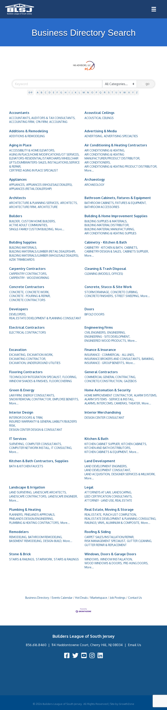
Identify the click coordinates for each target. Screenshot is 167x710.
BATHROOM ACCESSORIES (102, 207)
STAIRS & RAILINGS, (22, 559)
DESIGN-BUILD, (52, 541)
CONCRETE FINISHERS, (99, 296)
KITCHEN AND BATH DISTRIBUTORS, (108, 448)
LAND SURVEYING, (20, 492)
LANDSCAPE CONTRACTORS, (28, 496)
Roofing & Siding (98, 532)
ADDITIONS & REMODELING (27, 136)
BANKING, (148, 359)
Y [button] (133, 92)
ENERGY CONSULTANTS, (39, 395)
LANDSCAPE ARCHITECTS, (50, 492)
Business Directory (37, 597)
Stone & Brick (20, 554)
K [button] (75, 92)
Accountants (19, 113)
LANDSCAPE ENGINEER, (63, 496)
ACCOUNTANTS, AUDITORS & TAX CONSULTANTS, (42, 118)
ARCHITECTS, (69, 203)
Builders (15, 216)
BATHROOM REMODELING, (45, 537)
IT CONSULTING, (61, 448)
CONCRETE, (16, 292)
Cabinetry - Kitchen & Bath (106, 242)
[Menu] (154, 9)
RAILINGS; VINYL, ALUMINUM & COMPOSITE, (112, 522)
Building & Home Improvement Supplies (116, 216)
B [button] (41, 92)
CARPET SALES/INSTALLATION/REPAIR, (109, 537)
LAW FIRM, (15, 395)
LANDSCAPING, (122, 492)
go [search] (147, 84)
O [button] (92, 92)
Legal (89, 487)
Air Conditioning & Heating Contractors (116, 145)
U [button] (116, 92)
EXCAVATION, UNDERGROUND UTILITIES (34, 363)
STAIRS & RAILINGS (66, 559)
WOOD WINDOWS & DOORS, (103, 563)
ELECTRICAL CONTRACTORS (27, 332)
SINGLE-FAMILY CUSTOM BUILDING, (31, 229)
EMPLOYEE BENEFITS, (66, 399)
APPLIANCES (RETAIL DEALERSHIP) (30, 188)
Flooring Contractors (26, 372)
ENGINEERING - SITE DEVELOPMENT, (107, 336)
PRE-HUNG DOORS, (135, 563)
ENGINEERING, (116, 332)
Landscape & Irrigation (27, 487)
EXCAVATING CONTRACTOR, (27, 359)
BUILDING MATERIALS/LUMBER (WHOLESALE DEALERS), (44, 255)
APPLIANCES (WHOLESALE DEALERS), (49, 184)
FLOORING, (70, 377)
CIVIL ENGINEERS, (95, 332)
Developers (18, 309)
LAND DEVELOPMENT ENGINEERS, (106, 466)
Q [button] (100, 92)
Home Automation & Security (108, 390)
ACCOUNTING (58, 122)
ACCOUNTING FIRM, (22, 122)
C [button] (45, 92)
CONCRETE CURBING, (124, 292)
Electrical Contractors (27, 327)
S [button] (108, 92)
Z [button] (136, 92)
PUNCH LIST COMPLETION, (120, 514)
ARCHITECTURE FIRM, (23, 207)
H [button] (65, 92)
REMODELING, (18, 537)
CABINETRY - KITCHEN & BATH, (104, 247)
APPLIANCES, (17, 184)
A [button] (37, 92)
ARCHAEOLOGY (94, 184)
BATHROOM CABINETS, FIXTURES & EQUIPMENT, (115, 203)
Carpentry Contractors (27, 269)
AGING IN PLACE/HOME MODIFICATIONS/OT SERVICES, (44, 154)
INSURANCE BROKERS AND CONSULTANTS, (113, 359)
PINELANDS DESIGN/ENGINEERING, (31, 518)
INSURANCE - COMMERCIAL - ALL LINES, (110, 354)
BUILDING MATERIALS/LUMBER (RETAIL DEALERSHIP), (42, 251)
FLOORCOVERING (60, 381)
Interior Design (21, 412)
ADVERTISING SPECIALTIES (121, 136)
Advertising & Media (101, 131)
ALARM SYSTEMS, (145, 395)
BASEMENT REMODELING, (25, 541)
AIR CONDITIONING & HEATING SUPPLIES (110, 233)
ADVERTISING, (94, 136)
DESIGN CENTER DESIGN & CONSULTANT (35, 429)
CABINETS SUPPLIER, (136, 251)
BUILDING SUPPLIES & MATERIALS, (106, 221)
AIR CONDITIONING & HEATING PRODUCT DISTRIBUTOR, (121, 166)
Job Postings (117, 597)
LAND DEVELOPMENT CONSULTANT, (108, 470)
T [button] (112, 92)
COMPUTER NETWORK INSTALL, (29, 448)
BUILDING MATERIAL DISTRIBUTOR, (107, 225)
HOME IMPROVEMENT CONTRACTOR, (109, 395)
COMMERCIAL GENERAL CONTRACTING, (110, 377)
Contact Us (135, 597)
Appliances (18, 179)
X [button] (129, 92)
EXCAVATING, (17, 354)
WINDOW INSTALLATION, (116, 559)
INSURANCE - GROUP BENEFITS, (105, 363)
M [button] (84, 92)
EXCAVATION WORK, (40, 354)
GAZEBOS (130, 381)
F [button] (57, 92)
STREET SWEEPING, (127, 296)
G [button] (61, 92)
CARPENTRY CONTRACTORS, (28, 273)
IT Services (17, 439)
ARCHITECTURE (48, 207)
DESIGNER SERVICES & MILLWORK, (133, 474)
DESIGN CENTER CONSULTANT (104, 417)
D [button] (50, 92)
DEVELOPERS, (17, 314)
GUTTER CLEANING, (139, 541)
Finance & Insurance (100, 350)
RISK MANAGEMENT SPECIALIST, (105, 541)
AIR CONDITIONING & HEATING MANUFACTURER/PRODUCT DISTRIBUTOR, (112, 156)
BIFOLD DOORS (94, 314)
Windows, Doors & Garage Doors (110, 554)
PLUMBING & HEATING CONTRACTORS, (34, 522)
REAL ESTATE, (93, 514)
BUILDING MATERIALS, (23, 247)
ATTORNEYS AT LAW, (98, 492)
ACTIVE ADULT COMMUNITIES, (28, 225)
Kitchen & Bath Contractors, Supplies (38, 461)
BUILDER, (14, 221)
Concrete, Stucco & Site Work (108, 287)
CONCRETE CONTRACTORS (27, 300)
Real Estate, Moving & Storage (109, 509)
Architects (17, 198)
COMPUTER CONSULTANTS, (43, 444)
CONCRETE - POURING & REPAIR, (30, 296)
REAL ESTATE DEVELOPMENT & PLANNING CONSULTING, (120, 518)
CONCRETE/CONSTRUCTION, (104, 381)
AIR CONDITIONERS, (98, 162)
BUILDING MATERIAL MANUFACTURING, (110, 229)
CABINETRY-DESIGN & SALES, (103, 251)
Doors (89, 309)
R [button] (104, 92)
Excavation (17, 350)
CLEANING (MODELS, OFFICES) (104, 273)
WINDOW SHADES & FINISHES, (28, 381)
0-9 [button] (30, 92)
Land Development (100, 461)
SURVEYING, (16, 444)
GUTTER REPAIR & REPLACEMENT (106, 545)
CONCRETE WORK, (37, 292)
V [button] (120, 92)
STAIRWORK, (44, 559)
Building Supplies (22, 242)
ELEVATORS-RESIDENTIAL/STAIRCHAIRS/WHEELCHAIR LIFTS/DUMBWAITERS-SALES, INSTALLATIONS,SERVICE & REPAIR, (44, 162)
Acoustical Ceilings (99, 113)
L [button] (79, 92)
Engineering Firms (99, 327)
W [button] (124, 92)
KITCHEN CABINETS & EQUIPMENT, (106, 452)
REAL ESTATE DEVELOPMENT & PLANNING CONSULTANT (45, 318)
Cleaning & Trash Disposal (105, 269)
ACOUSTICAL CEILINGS (99, 118)
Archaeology (95, 179)
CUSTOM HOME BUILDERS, (38, 221)
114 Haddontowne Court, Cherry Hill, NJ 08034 (87, 645)
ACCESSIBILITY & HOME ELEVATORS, (32, 150)
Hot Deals (81, 597)
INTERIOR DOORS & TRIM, (26, 417)
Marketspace (98, 597)
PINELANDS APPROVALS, (39, 514)
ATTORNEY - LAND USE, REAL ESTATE (108, 500)
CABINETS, (131, 247)
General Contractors (101, 372)
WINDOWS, (92, 559)
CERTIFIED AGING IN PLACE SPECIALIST (33, 170)
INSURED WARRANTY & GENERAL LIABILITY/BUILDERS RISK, (43, 423)
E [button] (53, 92)
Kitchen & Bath (96, 439)
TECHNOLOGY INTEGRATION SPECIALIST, (35, 377)
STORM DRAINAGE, (97, 292)
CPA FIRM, (42, 122)
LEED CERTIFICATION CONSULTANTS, (108, 496)
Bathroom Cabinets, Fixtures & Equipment (118, 198)
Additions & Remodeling (28, 131)
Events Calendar (62, 597)
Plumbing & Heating (25, 509)
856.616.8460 (36, 645)
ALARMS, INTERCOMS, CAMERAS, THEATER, (113, 403)
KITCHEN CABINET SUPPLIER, (102, 444)
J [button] (72, 92)
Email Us (134, 645)
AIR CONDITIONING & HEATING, (105, 150)
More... (89, 170)
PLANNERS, (16, 514)
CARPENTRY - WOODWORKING (29, 277)
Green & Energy (21, 390)
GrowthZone (126, 704)
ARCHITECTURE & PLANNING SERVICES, (34, 203)
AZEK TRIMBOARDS (22, 259)
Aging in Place (20, 145)
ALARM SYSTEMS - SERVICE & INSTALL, (109, 399)
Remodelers (19, 532)
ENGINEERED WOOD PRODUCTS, (106, 340)
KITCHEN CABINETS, (134, 444)
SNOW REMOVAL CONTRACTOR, (30, 399)
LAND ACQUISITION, (97, 474)
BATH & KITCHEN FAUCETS (26, 466)
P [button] (96, 92)
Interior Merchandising (103, 412)
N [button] (88, 92)
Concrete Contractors (26, 287)
